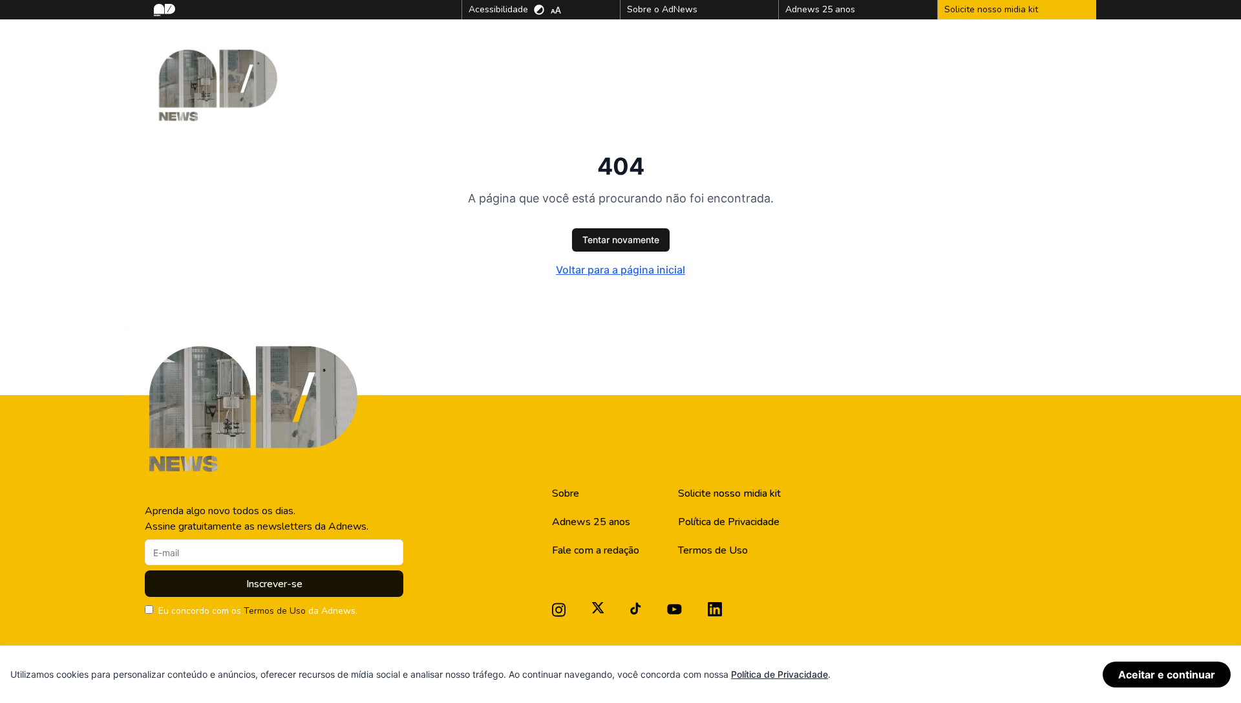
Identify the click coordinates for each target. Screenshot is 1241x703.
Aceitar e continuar (1166, 674)
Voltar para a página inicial (620, 269)
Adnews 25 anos (591, 522)
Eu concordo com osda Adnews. (257, 611)
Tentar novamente (620, 239)
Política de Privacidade (729, 522)
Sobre (565, 493)
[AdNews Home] (163, 10)
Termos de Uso (275, 611)
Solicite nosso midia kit (729, 493)
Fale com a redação (595, 550)
